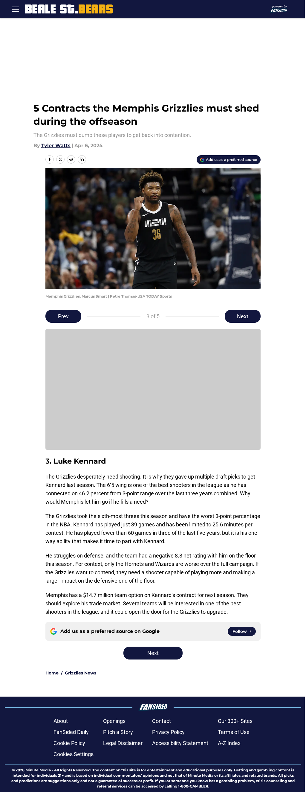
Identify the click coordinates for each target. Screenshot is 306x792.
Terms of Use (234, 732)
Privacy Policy (168, 732)
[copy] (82, 159)
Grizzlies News (80, 673)
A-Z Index (229, 743)
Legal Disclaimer (123, 743)
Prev (63, 316)
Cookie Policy (69, 743)
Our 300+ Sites (235, 721)
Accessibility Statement (180, 743)
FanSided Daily (71, 732)
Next (242, 316)
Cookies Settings (73, 754)
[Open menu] (15, 9)
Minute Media (38, 770)
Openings (114, 721)
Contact (161, 721)
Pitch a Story (118, 732)
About (60, 721)
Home (52, 673)
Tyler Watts (56, 145)
